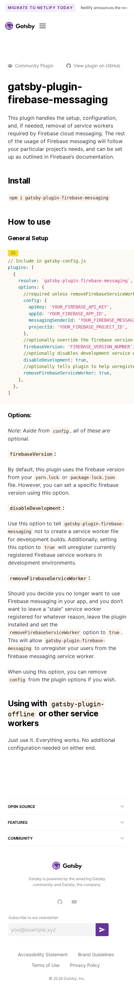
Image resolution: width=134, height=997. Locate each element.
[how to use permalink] (4, 222)
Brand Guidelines (96, 954)
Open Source (21, 806)
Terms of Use (46, 965)
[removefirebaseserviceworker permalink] (4, 578)
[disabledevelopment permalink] (4, 508)
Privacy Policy (85, 965)
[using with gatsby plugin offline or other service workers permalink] (4, 704)
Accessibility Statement (43, 954)
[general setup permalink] (4, 238)
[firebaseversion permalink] (4, 454)
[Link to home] (20, 26)
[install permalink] (4, 181)
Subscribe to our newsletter (33, 917)
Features (18, 822)
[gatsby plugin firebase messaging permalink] (4, 86)
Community (20, 838)
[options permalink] (4, 415)
